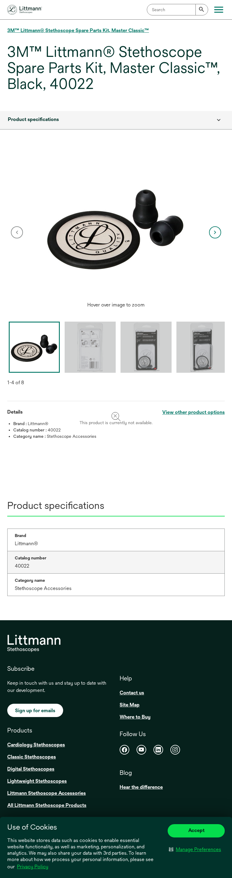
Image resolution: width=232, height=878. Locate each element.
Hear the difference (141, 787)
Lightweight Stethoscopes (37, 781)
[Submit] (202, 9)
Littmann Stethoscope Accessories (46, 793)
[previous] (17, 232)
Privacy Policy (32, 867)
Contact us (132, 693)
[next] (215, 232)
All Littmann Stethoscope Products (46, 805)
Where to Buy (135, 717)
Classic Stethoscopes (31, 757)
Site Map (130, 705)
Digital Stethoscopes (30, 769)
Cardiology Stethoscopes (36, 745)
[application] (116, 226)
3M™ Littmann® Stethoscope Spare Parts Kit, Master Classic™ (78, 30)
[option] (116, 232)
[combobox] (177, 9)
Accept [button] (196, 830)
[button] (195, 849)
